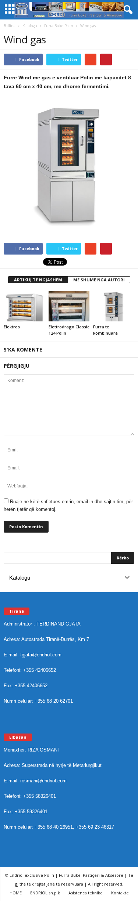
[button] (126, 10)
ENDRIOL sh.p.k (45, 892)
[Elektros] (24, 306)
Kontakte (120, 892)
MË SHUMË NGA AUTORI (99, 279)
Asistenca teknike (85, 892)
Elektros (12, 326)
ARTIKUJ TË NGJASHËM (38, 279)
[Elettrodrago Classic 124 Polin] (69, 306)
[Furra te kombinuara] (113, 306)
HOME (16, 892)
